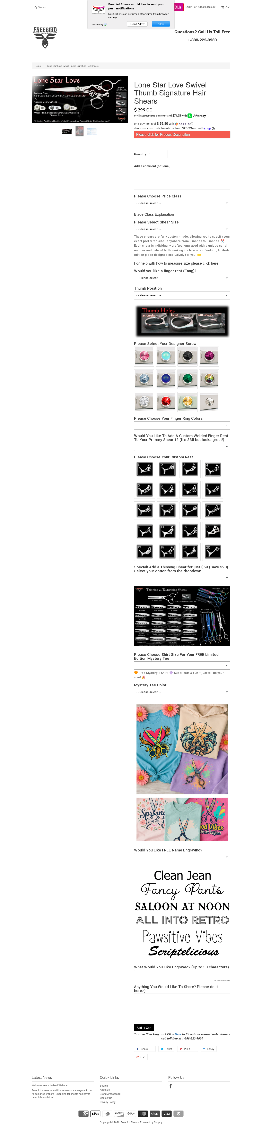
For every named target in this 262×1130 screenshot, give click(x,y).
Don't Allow (137, 24)
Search (104, 1085)
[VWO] (108, 24)
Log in (188, 6)
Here (178, 1034)
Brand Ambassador (110, 1093)
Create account (206, 6)
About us (105, 1089)
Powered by (98, 24)
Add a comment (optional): (153, 166)
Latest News (42, 1077)
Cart (228, 7)
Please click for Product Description (163, 134)
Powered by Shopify (151, 1122)
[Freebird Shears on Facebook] (170, 1087)
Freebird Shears (130, 1122)
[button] (182, 123)
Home (38, 65)
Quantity (140, 154)
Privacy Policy (107, 1102)
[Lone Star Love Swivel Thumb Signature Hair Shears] (67, 131)
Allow (161, 24)
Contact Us (106, 1097)
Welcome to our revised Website (50, 1085)
